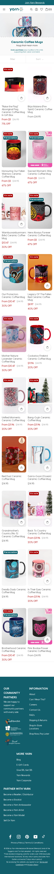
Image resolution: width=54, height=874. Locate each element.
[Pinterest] (27, 836)
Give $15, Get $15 (24, 770)
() (50, 9)
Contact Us (34, 710)
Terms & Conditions (34, 842)
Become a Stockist (13, 799)
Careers (33, 704)
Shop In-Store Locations (35, 727)
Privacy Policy (17, 842)
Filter (12, 59)
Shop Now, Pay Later (39, 733)
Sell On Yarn (9, 820)
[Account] (36, 9)
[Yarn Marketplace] (16, 9)
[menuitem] (31, 9)
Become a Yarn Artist (14, 810)
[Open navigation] (4, 9)
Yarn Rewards (23, 775)
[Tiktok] (44, 836)
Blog (18, 759)
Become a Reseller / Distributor (18, 794)
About (32, 694)
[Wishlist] (41, 9)
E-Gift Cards (22, 765)
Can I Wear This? (37, 699)
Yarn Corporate (23, 780)
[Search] (31, 9)
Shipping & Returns (38, 720)
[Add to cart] (21, 98)
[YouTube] (35, 836)
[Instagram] (19, 836)
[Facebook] (10, 836)
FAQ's (31, 715)
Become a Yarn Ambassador (17, 805)
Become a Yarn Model (14, 815)
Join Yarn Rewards (26, 2)
